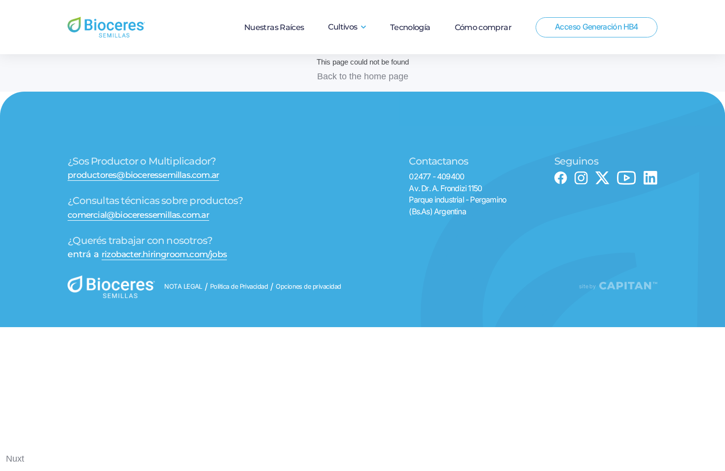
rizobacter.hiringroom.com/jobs (164, 254)
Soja (347, 66)
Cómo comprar (483, 28)
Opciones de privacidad (308, 287)
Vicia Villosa (347, 81)
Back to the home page (362, 76)
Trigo (347, 51)
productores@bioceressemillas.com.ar (143, 175)
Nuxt (15, 459)
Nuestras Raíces (274, 28)
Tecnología (410, 28)
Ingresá (596, 56)
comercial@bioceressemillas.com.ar (138, 215)
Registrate (597, 70)
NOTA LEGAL (183, 287)
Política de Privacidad (239, 287)
